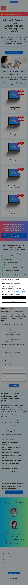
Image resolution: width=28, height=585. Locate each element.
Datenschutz (4, 282)
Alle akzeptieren (14, 297)
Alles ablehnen (14, 304)
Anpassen (14, 301)
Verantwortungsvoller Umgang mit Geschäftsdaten (12, 289)
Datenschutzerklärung (21, 291)
